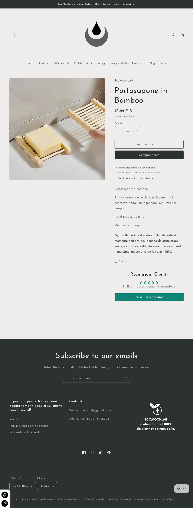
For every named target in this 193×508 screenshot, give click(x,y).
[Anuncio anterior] (45, 4)
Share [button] (122, 261)
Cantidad (119, 123)
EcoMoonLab (24, 499)
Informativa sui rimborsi (24, 432)
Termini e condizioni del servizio (29, 425)
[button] (13, 35)
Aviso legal (168, 499)
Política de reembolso (69, 499)
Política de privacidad (94, 499)
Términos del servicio (120, 499)
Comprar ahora (149, 155)
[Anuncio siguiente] (148, 4)
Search (13, 419)
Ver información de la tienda (135, 178)
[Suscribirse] (126, 378)
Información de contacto (147, 499)
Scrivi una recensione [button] (149, 297)
